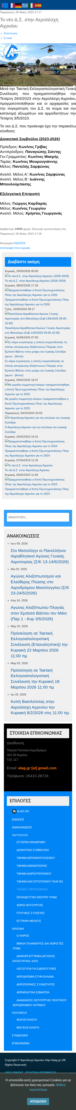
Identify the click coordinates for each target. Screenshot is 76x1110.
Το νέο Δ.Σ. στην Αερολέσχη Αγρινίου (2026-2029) (35, 280)
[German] (18, 5)
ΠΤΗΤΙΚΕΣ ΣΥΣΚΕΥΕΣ (31, 913)
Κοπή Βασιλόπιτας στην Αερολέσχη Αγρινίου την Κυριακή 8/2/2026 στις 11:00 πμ (40, 707)
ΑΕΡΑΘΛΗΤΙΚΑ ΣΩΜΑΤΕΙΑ (33, 992)
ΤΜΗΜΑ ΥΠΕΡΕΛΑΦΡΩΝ (32, 889)
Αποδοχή (38, 1101)
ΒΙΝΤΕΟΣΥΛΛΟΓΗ (28, 1027)
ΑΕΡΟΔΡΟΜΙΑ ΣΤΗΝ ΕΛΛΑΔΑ (35, 976)
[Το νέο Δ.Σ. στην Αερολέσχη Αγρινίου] (29, 465)
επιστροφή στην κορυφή (15, 247)
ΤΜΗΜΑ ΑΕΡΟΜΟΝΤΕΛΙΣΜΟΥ (36, 857)
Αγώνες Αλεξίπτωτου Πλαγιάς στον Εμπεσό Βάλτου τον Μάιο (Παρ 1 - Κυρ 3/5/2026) (39, 613)
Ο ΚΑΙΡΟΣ (23, 935)
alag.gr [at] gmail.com (37, 768)
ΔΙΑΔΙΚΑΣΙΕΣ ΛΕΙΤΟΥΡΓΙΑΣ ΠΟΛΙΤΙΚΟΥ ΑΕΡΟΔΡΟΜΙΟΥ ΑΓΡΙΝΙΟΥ (39, 1003)
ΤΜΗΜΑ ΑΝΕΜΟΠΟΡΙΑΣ (32, 865)
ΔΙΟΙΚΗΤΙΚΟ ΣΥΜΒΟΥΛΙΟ (33, 850)
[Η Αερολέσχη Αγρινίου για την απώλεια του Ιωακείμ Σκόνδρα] (38, 419)
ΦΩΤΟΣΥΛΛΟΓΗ (27, 1019)
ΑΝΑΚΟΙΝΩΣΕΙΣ (22, 827)
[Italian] (31, 5)
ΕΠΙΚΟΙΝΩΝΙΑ (20, 1043)
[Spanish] (38, 5)
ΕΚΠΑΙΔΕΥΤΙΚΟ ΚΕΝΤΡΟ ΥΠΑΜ (37, 897)
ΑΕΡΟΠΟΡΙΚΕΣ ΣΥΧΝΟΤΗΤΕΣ (36, 984)
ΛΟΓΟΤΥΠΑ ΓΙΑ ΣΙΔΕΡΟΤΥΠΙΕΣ (36, 968)
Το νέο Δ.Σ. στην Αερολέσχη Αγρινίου (27, 470)
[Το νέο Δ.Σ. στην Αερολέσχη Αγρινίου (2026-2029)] (37, 275)
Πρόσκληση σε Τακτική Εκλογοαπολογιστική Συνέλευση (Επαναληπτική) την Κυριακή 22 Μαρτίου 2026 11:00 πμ (39, 644)
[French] (12, 5)
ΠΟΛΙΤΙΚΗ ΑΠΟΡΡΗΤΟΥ (40, 1072)
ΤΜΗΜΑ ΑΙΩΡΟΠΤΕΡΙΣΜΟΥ (34, 873)
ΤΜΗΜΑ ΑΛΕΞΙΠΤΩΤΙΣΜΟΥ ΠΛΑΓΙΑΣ (40, 881)
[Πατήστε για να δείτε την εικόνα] (38, 64)
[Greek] (25, 5)
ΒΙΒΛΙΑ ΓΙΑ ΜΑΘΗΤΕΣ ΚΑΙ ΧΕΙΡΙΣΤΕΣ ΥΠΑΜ (38, 946)
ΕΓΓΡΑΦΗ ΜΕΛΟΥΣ (29, 920)
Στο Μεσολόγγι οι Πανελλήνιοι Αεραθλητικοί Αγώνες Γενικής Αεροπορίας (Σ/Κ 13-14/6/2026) (40, 556)
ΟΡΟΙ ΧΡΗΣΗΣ (14, 1072)
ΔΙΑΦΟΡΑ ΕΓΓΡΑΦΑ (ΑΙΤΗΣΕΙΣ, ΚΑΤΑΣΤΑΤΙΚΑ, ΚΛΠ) (34, 958)
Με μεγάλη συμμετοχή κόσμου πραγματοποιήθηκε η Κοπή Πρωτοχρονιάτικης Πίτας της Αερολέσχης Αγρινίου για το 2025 (37, 403)
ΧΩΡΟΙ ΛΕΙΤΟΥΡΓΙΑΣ (30, 905)
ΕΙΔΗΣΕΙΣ (19, 243)
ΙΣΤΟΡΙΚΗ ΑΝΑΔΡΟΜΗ (31, 842)
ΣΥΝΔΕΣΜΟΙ (20, 1035)
